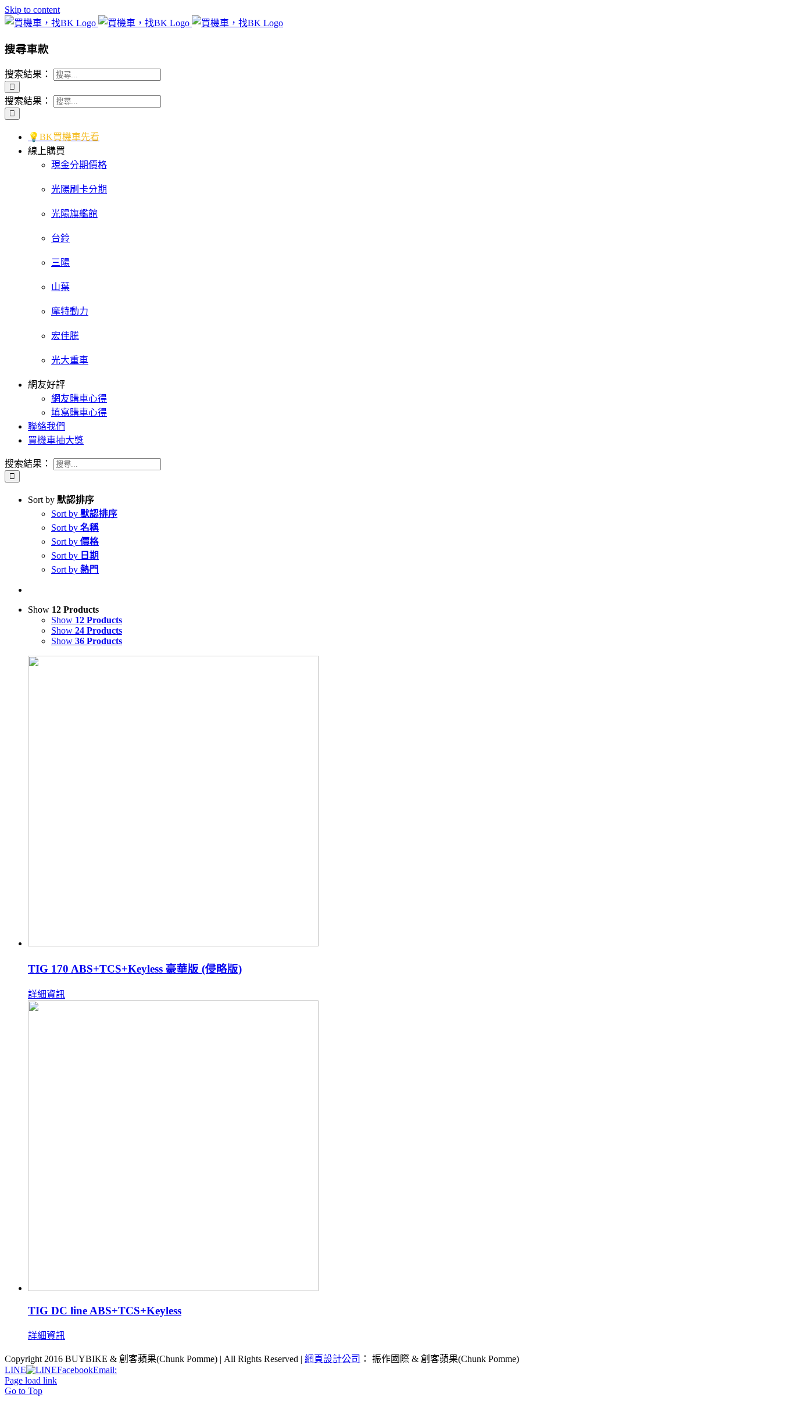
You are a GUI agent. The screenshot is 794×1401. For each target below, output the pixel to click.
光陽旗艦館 (74, 214)
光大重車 (69, 360)
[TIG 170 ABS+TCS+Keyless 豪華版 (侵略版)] (408, 802)
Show (86, 620)
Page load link (31, 1380)
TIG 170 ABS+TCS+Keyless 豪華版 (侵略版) (135, 969)
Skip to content (32, 10)
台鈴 (60, 238)
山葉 (60, 287)
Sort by (84, 514)
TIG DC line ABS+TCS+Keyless (104, 1310)
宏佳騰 (65, 336)
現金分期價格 (79, 165)
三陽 (60, 262)
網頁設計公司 (332, 1359)
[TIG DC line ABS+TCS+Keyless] (408, 1146)
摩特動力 (69, 311)
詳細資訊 (46, 994)
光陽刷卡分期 (79, 189)
